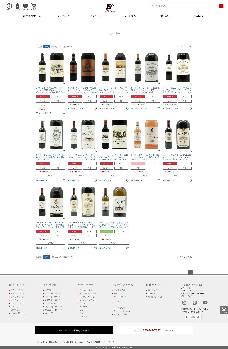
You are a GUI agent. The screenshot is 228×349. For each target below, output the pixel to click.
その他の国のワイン (19, 313)
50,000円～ (50, 313)
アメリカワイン (17, 297)
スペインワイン (17, 303)
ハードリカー (130, 16)
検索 (221, 6)
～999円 (48, 290)
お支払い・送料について (124, 314)
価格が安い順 (56, 47)
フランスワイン (17, 290)
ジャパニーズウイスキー (90, 300)
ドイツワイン (16, 307)
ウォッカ (83, 316)
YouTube (198, 16)
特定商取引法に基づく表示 (73, 342)
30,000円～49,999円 (53, 310)
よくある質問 (119, 308)
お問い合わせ (53, 342)
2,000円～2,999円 (52, 297)
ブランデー (84, 303)
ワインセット (97, 16)
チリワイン (15, 300)
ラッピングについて (122, 311)
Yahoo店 (151, 293)
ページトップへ (190, 272)
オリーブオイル (120, 297)
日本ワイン (15, 310)
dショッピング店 (155, 297)
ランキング (63, 16)
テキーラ (83, 307)
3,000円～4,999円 (52, 300)
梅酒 (116, 293)
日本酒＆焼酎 (119, 290)
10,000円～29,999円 (53, 307)
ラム (81, 310)
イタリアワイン (17, 293)
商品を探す (29, 16)
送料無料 (165, 16)
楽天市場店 (152, 290)
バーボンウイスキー (88, 297)
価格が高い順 (68, 47)
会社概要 (40, 342)
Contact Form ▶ (193, 317)
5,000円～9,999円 (52, 303)
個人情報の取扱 (93, 342)
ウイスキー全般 (86, 290)
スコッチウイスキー (88, 293)
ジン (81, 313)
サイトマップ (108, 342)
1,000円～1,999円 (52, 293)
